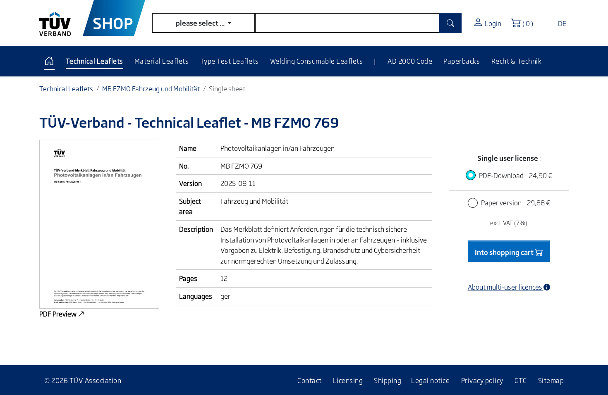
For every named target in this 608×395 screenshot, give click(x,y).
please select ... (201, 23)
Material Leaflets (161, 61)
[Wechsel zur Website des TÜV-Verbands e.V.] (61, 18)
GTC (521, 380)
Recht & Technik (516, 61)
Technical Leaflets (94, 61)
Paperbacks (461, 61)
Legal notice (430, 380)
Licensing (348, 380)
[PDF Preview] (99, 223)
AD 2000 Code (410, 61)
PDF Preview (58, 314)
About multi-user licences (505, 287)
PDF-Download (515, 175)
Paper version (515, 202)
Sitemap (551, 380)
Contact (309, 380)
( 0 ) (529, 22)
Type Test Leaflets (229, 61)
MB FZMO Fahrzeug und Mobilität (151, 88)
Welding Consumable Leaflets (316, 61)
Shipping (387, 380)
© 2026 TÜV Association (82, 380)
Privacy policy (482, 380)
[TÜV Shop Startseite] (114, 18)
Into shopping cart (505, 252)
